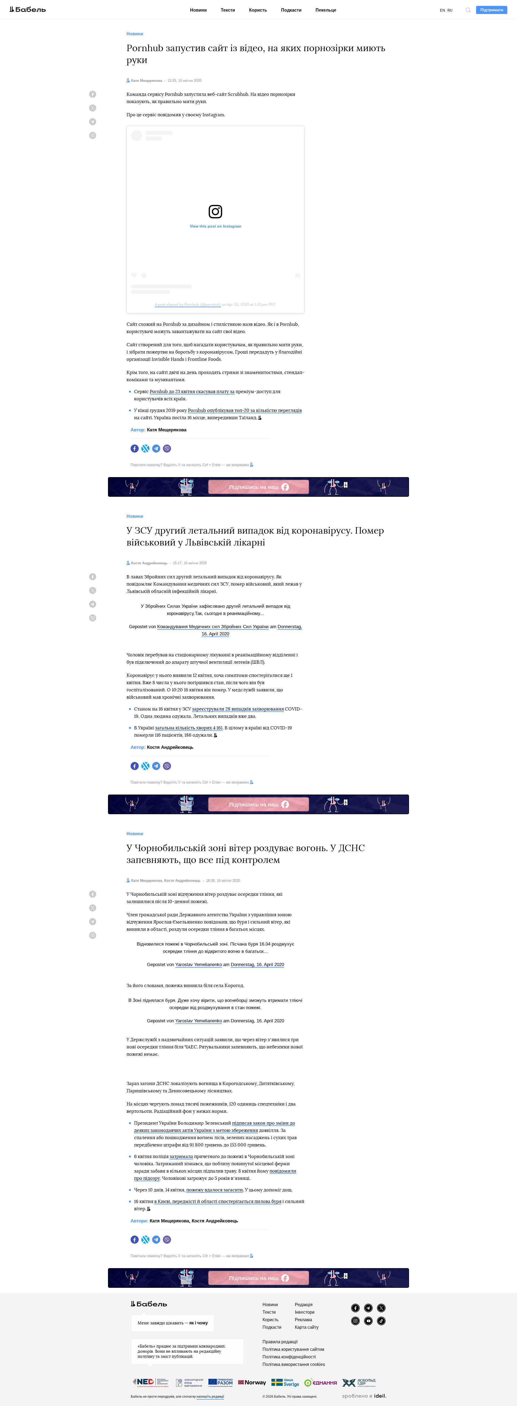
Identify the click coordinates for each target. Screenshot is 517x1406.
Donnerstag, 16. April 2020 (257, 964)
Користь (258, 10)
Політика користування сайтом (293, 1349)
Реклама (303, 1319)
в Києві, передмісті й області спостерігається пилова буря (217, 1201)
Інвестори (305, 1312)
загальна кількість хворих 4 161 (188, 728)
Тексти (228, 10)
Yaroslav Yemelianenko (198, 964)
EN (442, 10)
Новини (198, 10)
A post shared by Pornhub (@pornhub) (188, 304)
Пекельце (326, 10)
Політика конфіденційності (289, 1357)
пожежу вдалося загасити (214, 1190)
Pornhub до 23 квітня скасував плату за (192, 391)
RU (450, 10)
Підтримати (491, 10)
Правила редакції (280, 1341)
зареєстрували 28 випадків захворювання (238, 709)
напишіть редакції (210, 1396)
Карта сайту (307, 1327)
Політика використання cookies (294, 1364)
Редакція (304, 1304)
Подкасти (291, 10)
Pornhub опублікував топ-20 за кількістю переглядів (245, 410)
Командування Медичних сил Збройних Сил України (213, 626)
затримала (181, 1156)
